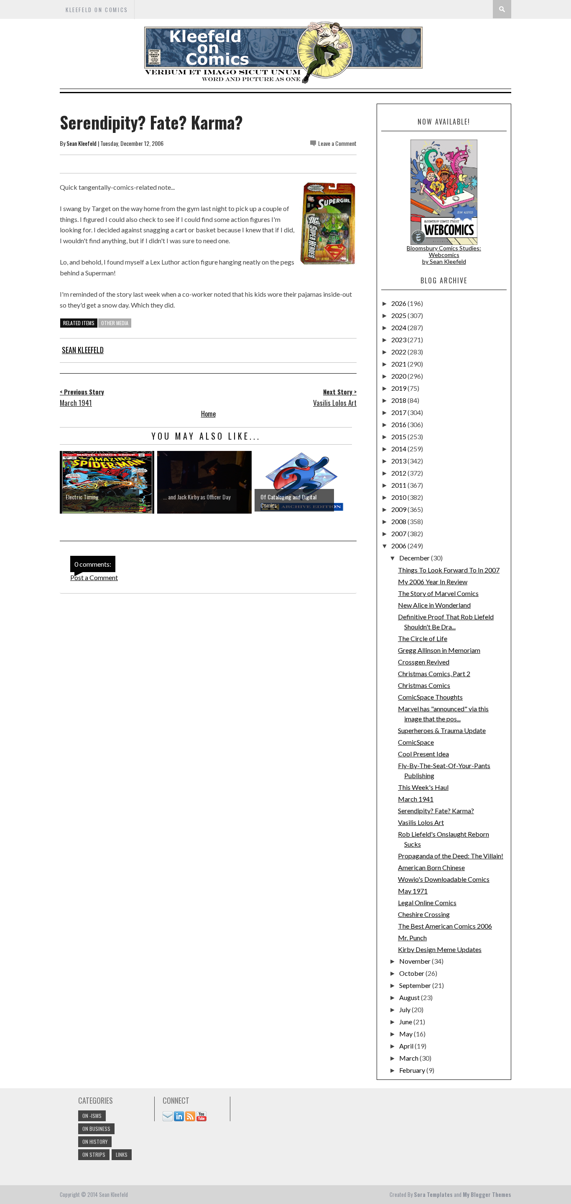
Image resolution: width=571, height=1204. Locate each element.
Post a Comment (94, 577)
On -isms (92, 1115)
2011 (399, 485)
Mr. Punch (412, 938)
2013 (399, 461)
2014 (399, 449)
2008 (399, 521)
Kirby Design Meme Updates (440, 949)
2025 (399, 315)
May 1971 (413, 891)
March (409, 1058)
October (412, 973)
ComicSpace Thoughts (430, 697)
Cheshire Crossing (424, 914)
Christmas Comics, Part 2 (434, 673)
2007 (399, 533)
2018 (399, 400)
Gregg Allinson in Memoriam (439, 650)
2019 (399, 388)
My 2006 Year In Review (432, 581)
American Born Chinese (431, 867)
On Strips (93, 1154)
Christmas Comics (424, 685)
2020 (399, 376)
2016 (399, 424)
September (415, 985)
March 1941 (415, 799)
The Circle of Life (422, 638)
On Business (96, 1128)
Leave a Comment (337, 143)
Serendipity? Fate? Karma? (436, 811)
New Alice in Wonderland (434, 605)
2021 (399, 364)
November (415, 961)
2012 (399, 473)
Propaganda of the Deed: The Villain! (450, 856)
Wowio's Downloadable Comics (443, 879)
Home (208, 414)
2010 (399, 497)
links (121, 1154)
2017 (399, 412)
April (407, 1046)
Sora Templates (433, 1194)
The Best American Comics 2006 (445, 926)
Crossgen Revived (423, 662)
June (406, 1022)
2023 (399, 340)
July (405, 1009)
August (410, 997)
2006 (399, 546)
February (412, 1070)
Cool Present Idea (423, 754)
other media (114, 322)
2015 (399, 436)
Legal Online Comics (427, 902)
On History (94, 1141)
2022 (399, 352)
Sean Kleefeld (81, 143)
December (415, 558)
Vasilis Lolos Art (421, 822)
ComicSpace (416, 742)
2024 (399, 327)
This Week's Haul (423, 787)
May (406, 1034)
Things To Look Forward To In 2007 (449, 570)
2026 (399, 303)
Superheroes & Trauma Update (442, 730)
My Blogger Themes (487, 1194)
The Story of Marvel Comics (438, 593)
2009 (399, 509)
